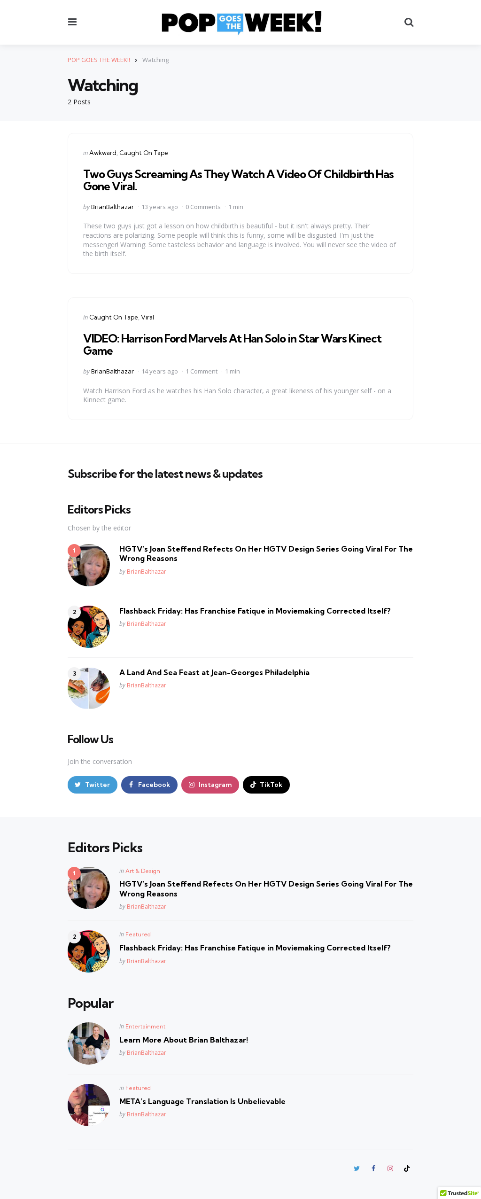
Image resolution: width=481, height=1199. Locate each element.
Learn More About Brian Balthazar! (183, 1039)
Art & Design (142, 870)
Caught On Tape (143, 152)
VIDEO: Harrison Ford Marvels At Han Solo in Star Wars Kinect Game (232, 344)
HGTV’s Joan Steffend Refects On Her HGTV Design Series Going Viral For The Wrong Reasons (266, 553)
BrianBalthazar (112, 206)
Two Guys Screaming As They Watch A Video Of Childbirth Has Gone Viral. (238, 180)
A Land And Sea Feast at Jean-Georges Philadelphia (214, 672)
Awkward (102, 152)
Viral (147, 317)
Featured (138, 934)
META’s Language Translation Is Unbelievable (202, 1101)
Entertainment (145, 1026)
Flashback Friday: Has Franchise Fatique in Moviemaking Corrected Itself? (255, 610)
